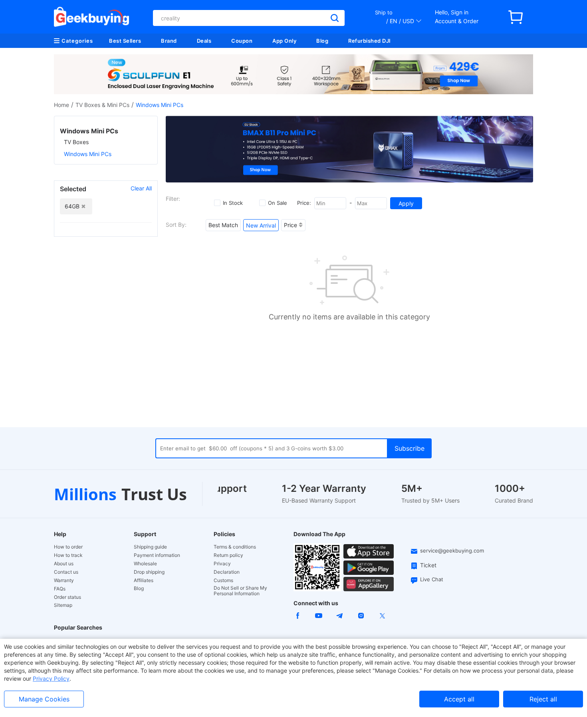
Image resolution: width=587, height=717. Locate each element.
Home (61, 104)
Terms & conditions (235, 547)
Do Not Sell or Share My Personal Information (240, 590)
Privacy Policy (51, 678)
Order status (67, 597)
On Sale (277, 203)
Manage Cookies (44, 699)
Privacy (222, 563)
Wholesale (145, 563)
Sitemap (63, 605)
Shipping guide (150, 547)
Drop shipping (149, 572)
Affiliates (143, 580)
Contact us (66, 572)
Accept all (459, 699)
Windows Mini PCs (87, 154)
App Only (284, 41)
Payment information (157, 555)
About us (63, 563)
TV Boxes (76, 142)
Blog (322, 41)
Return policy (228, 555)
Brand (169, 41)
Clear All (141, 188)
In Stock (233, 203)
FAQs (59, 589)
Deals (204, 41)
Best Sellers (125, 41)
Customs (223, 580)
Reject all (543, 699)
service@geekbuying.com (452, 550)
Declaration (227, 572)
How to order (68, 547)
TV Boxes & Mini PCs (102, 104)
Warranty (64, 580)
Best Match (223, 225)
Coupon (241, 41)
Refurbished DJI (369, 41)
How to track (68, 555)
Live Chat (431, 579)
